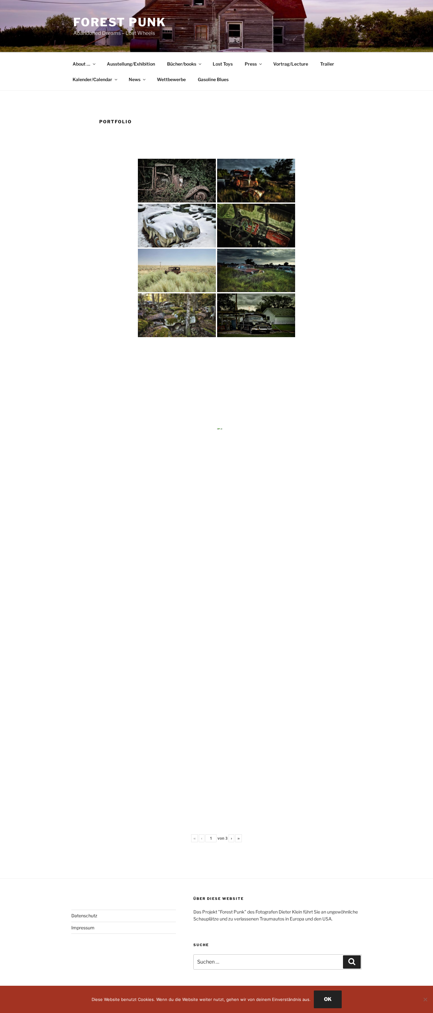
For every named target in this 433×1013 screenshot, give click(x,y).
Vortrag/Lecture (290, 64)
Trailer (327, 64)
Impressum (82, 927)
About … (81, 64)
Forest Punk (119, 22)
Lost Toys (223, 64)
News (134, 79)
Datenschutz (84, 915)
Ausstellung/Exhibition (131, 64)
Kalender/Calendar (92, 79)
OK (328, 999)
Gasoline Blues (213, 79)
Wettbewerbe (171, 79)
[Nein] (425, 999)
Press (251, 64)
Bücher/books (181, 64)
